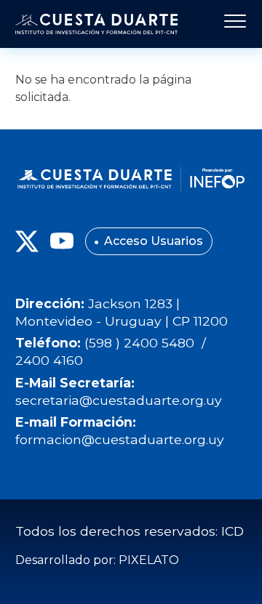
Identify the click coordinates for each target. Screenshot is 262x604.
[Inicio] (96, 24)
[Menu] (231, 24)
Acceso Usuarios (153, 241)
